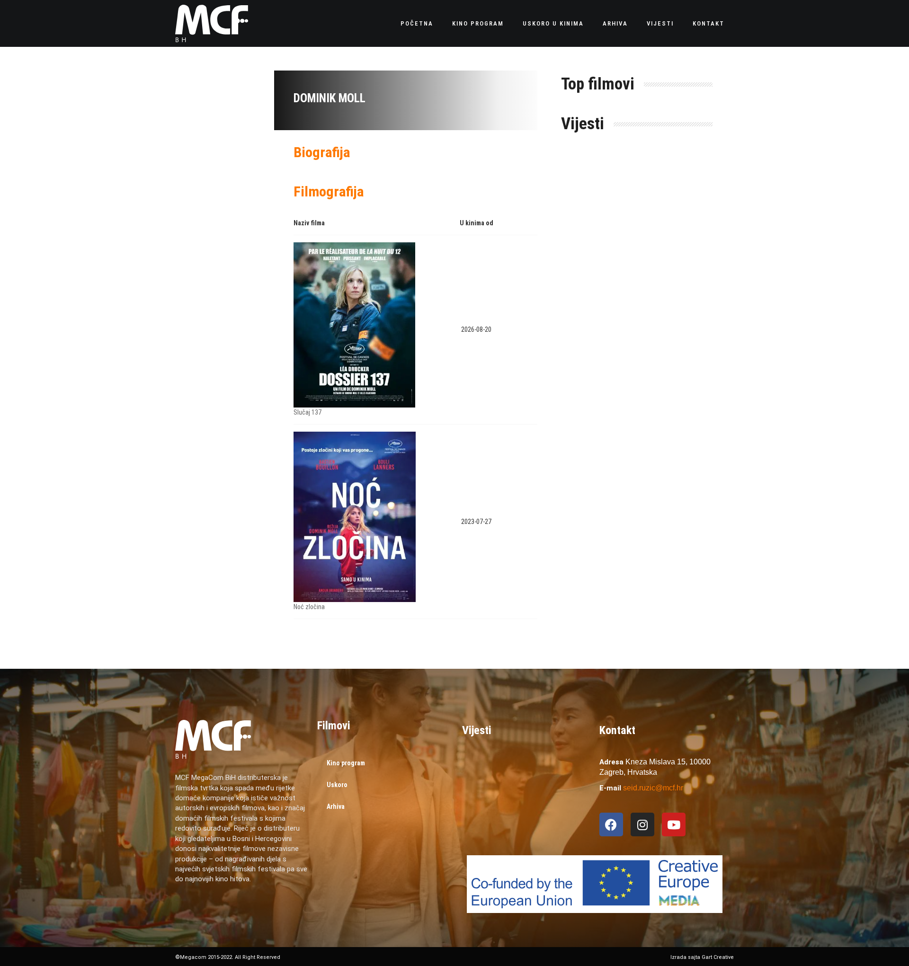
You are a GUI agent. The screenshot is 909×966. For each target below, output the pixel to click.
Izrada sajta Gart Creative (702, 957)
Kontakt (708, 23)
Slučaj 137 (307, 412)
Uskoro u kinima (553, 23)
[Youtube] (674, 824)
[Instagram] (642, 824)
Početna (417, 23)
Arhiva (615, 23)
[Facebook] (611, 824)
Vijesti (660, 23)
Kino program (478, 23)
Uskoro (337, 785)
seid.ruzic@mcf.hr (653, 788)
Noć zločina (309, 607)
